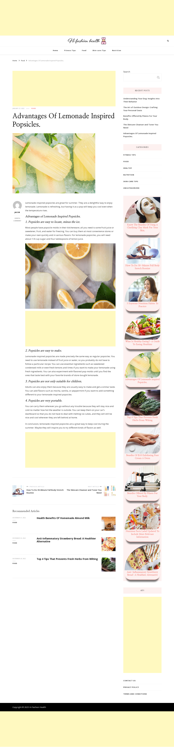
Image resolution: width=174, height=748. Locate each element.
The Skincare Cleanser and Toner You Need (140, 126)
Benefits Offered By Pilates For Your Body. (140, 117)
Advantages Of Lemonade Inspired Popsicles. (139, 135)
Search (126, 71)
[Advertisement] (76, 18)
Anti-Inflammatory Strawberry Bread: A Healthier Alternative (66, 540)
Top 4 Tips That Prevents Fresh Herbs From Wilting (67, 559)
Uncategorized (131, 188)
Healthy (127, 168)
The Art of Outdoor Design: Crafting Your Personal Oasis (140, 109)
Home (55, 50)
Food (84, 50)
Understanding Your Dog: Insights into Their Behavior (141, 100)
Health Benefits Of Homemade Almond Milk (63, 518)
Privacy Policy (131, 687)
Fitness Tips (70, 50)
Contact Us (129, 680)
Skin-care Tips (99, 50)
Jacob (17, 212)
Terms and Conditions (135, 694)
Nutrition (116, 50)
